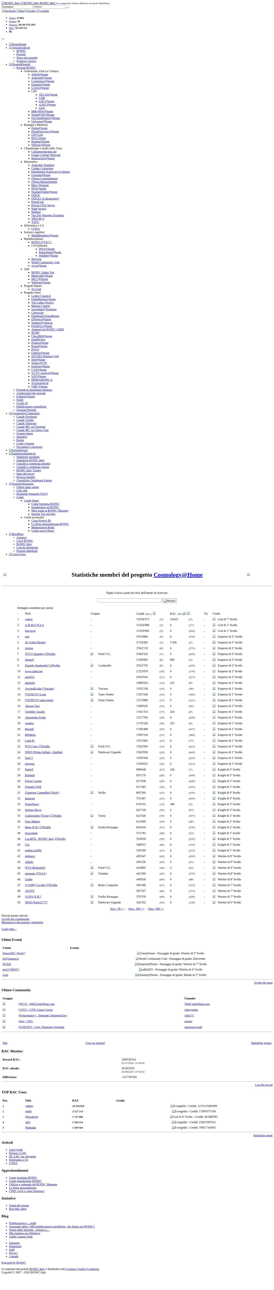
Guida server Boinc (42, 530)
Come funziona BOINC (45, 503)
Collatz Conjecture (42, 168)
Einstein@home (40, 84)
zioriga (29, 648)
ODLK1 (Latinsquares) (45, 198)
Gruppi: (13, 21)
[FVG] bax (31, 746)
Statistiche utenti (263, 1135)
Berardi (29, 729)
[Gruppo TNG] (4, 1021)
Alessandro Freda (35, 717)
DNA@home (47, 249)
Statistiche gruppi (261, 1043)
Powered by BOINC (13, 1262)
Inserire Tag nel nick (43, 514)
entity (28, 1111)
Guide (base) (31, 500)
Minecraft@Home (42, 275)
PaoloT (29, 769)
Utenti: (12, 18)
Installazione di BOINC (45, 507)
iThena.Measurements (44, 181)
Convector (37, 312)
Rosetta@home (40, 141)
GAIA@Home (40, 87)
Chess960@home (41, 336)
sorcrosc (30, 763)
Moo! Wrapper (40, 185)
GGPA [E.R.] (33, 896)
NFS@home (38, 188)
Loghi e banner (25, 443)
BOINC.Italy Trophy (28, 470)
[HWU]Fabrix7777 (36, 902)
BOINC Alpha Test (42, 272)
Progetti (21, 54)
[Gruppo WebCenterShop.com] (4, 1004)
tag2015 (29, 677)
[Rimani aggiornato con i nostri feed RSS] (43, 10)
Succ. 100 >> (136, 908)
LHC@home (46, 101)
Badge (20, 440)
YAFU (35, 222)
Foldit (19, 399)
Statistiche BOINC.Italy (30, 460)
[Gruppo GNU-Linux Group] (4, 1010)
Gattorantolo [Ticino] (37, 815)
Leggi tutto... (9, 929)
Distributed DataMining (45, 316)
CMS (42, 98)
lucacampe (31, 833)
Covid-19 (22, 403)
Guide (20, 497)
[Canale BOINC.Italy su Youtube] (21, 10)
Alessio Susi (32, 706)
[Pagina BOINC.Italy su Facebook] (9, 10)
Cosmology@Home (178, 574)
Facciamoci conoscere (29, 446)
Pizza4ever (31, 1116)
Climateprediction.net (43, 151)
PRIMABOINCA (42, 379)
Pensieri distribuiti (26, 550)
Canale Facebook (26, 416)
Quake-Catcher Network (45, 155)
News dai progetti (26, 57)
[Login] (67, 7)
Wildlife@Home (48, 255)
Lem (5, 974)
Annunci (21, 537)
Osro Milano (32, 821)
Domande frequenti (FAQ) (32, 493)
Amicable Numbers (42, 165)
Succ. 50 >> (117, 908)
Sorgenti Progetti (26, 410)
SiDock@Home (40, 145)
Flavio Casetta (33, 781)
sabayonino (191, 1009)
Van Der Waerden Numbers (47, 215)
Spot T (29, 758)
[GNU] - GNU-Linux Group (36, 1009)
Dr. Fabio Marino (35, 642)
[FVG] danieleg (34, 654)
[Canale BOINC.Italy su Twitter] (30, 10)
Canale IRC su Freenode (30, 426)
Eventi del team (263, 982)
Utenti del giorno (19, 1205)
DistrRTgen (38, 339)
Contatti (13, 1256)
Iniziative (21, 436)
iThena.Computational (44, 178)
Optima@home (40, 353)
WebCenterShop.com (197, 1004)
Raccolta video (17, 1208)
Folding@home (25, 396)
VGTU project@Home (45, 373)
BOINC (21, 51)
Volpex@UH (39, 363)
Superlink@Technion (43, 309)
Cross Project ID (41, 520)
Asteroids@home (41, 77)
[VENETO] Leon (35, 694)
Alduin (29, 862)
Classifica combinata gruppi (32, 467)
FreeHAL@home (41, 326)
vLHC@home (47, 104)
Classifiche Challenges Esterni (34, 480)
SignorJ (29, 659)
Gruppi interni (24, 433)
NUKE (7, 964)
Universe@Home (41, 121)
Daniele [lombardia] (36, 665)
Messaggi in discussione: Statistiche (22, 922)
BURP (35, 332)
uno (27, 636)
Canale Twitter (25, 420)
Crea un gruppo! (95, 1043)
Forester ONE (33, 786)
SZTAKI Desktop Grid (45, 356)
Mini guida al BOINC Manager (49, 510)
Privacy (13, 1253)
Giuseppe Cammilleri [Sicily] (42, 792)
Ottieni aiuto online (27, 487)
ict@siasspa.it (11, 958)
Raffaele (30, 775)
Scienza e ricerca (26, 61)
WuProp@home (40, 282)
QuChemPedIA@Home (45, 118)
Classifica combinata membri (33, 463)
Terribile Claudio (35, 711)
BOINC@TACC (41, 242)
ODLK (35, 195)
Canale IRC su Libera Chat (32, 430)
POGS (35, 349)
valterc (29, 619)
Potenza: (13, 24)
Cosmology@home (42, 81)
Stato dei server (25, 473)
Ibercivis (36, 259)
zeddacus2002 (33, 850)
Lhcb (42, 108)
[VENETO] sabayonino (39, 700)
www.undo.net (33, 671)
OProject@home (41, 319)
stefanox (30, 856)
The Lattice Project (42, 302)
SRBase (36, 212)
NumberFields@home (44, 191)
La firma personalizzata (22, 1187)
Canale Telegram (26, 423)
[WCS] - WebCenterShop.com (37, 1004)
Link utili (21, 490)
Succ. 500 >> (156, 908)
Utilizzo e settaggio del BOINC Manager (33, 1184)
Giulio (28, 879)
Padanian (30, 1127)
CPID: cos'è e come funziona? (27, 1191)
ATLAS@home (48, 94)
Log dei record (264, 1084)
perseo (188, 1021)
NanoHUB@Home (42, 114)
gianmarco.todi (193, 1027)
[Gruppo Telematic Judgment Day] (4, 1015)
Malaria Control (40, 306)
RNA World (38, 138)
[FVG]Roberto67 (35, 867)
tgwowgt (30, 630)
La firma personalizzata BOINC (50, 524)
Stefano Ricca (33, 810)
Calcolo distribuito (27, 547)
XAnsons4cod (39, 383)
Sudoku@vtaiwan (42, 322)
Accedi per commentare (15, 919)
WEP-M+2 (37, 218)
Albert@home (39, 74)
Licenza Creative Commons (82, 1269)
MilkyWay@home (42, 111)
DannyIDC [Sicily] (14, 953)
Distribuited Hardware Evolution (50, 171)
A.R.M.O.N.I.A (34, 625)
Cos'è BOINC (24, 540)
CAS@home (39, 369)
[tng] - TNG (26, 1021)
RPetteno (30, 734)
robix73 (189, 1015)
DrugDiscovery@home (45, 131)
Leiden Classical (41, 295)
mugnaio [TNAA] (35, 873)
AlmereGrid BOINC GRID (47, 329)
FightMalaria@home (43, 299)
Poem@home (39, 346)
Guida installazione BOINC (25, 1181)
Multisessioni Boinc (43, 527)
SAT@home (38, 376)
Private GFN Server (43, 205)
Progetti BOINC (26, 67)
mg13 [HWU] (11, 969)
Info (5, 1043)
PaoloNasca (32, 804)
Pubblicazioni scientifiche (31, 406)
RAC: (12, 28)
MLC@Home (39, 279)
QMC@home (39, 386)
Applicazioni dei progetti (30, 393)
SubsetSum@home (50, 252)
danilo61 (30, 682)
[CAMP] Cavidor (35, 885)
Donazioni (15, 1246)
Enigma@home (40, 366)
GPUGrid (37, 134)
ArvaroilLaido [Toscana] (39, 688)
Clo (27, 844)
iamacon (30, 798)
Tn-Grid (36, 289)
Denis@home (39, 128)
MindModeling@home (44, 235)
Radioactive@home (43, 158)
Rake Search (38, 208)
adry (28, 1122)
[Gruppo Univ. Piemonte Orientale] (4, 1027)
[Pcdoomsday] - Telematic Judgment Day (43, 1015)
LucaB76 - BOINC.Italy (39, 838)
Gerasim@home (41, 175)
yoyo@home (39, 265)
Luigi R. (30, 740)
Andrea (29, 723)
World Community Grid (45, 262)
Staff (12, 1249)
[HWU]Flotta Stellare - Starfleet (43, 752)
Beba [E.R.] (32, 827)
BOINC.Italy (24, 544)
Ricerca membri (25, 477)
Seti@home (38, 359)
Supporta (14, 1243)
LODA (35, 228)
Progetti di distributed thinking (34, 389)
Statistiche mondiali (27, 457)
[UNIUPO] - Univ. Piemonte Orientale (41, 1027)
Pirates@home (39, 342)
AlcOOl (29, 890)
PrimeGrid (37, 202)
